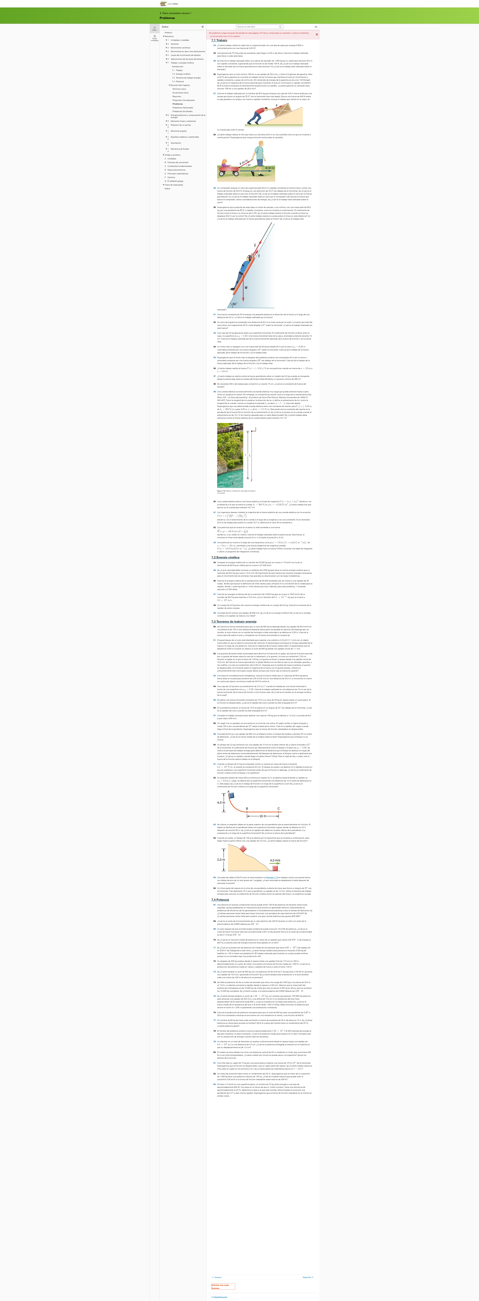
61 (214, 764)
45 (214, 570)
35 (214, 357)
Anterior (218, 1277)
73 (214, 971)
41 (214, 512)
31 (214, 314)
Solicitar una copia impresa (220, 1286)
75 (214, 996)
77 (214, 1020)
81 (214, 1063)
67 (214, 904)
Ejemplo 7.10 (272, 877)
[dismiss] (317, 34)
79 (214, 1041)
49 (214, 613)
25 (214, 60)
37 (214, 376)
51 (214, 640)
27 (214, 93)
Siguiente (307, 1277)
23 (214, 45)
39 (214, 391)
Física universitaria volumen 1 (176, 13)
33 (214, 333)
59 (214, 734)
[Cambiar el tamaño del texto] (316, 27)
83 (214, 1084)
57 (214, 715)
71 (214, 947)
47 (214, 594)
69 (214, 929)
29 (214, 188)
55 (214, 700)
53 (214, 675)
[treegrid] (183, 110)
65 (214, 877)
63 (214, 824)
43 (214, 542)
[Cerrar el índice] (202, 26)
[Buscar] (280, 26)
